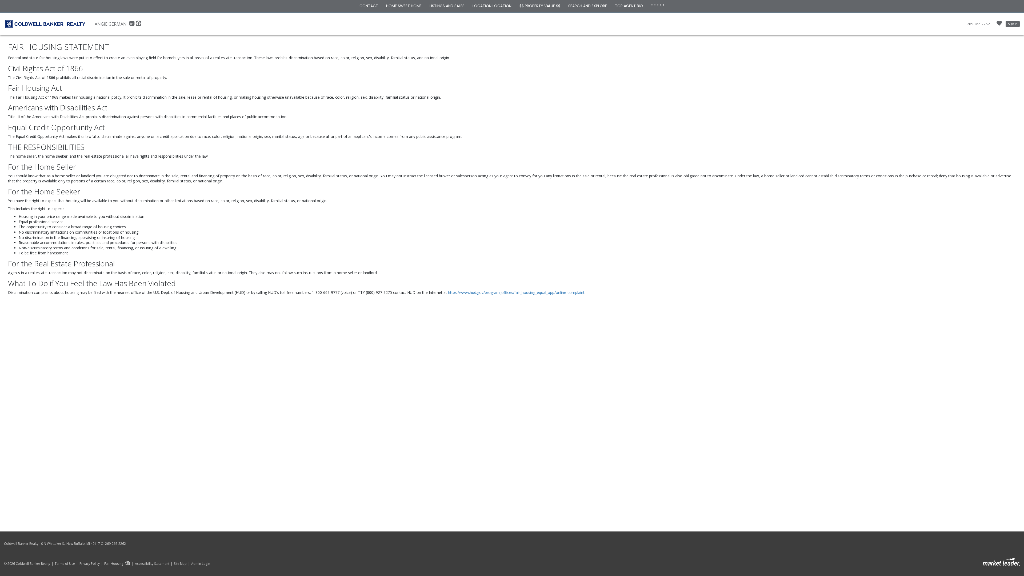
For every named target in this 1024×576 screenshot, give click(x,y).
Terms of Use (65, 564)
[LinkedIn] (132, 25)
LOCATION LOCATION (492, 6)
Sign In (1013, 24)
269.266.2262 (978, 23)
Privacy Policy (89, 564)
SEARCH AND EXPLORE (587, 6)
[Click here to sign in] (999, 24)
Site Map (180, 564)
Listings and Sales (447, 6)
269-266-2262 (115, 543)
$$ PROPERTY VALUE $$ (539, 6)
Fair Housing (113, 563)
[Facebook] (138, 25)
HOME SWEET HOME (404, 6)
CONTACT (368, 6)
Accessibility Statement (152, 564)
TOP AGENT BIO (629, 6)
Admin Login (200, 564)
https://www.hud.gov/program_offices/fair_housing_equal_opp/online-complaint (516, 292)
